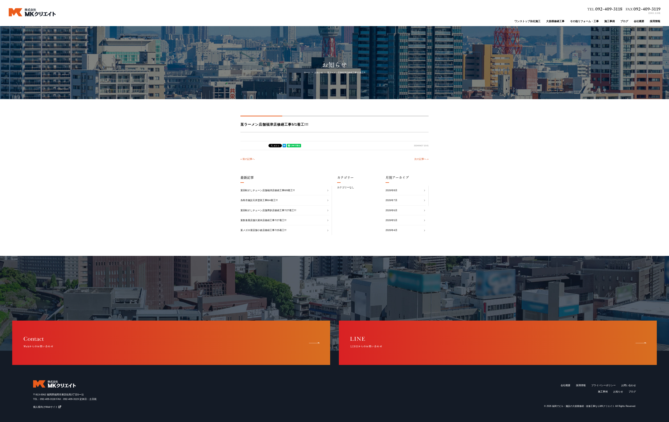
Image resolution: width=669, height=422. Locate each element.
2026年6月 (391, 210)
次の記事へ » (421, 159)
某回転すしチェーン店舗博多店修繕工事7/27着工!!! (268, 210)
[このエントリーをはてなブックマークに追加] (284, 146)
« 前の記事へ (247, 159)
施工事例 (609, 21)
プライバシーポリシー (603, 385)
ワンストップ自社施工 (527, 21)
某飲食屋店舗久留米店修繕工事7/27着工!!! (263, 220)
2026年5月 (391, 220)
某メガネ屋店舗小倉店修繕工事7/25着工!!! (263, 230)
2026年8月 (391, 190)
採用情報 (655, 21)
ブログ (624, 21)
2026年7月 (391, 200)
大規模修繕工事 (555, 21)
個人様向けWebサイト (45, 406)
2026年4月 (391, 230)
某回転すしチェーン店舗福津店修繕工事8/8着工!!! (267, 190)
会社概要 (639, 21)
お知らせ (618, 391)
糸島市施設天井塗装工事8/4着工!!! (259, 200)
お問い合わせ (628, 385)
